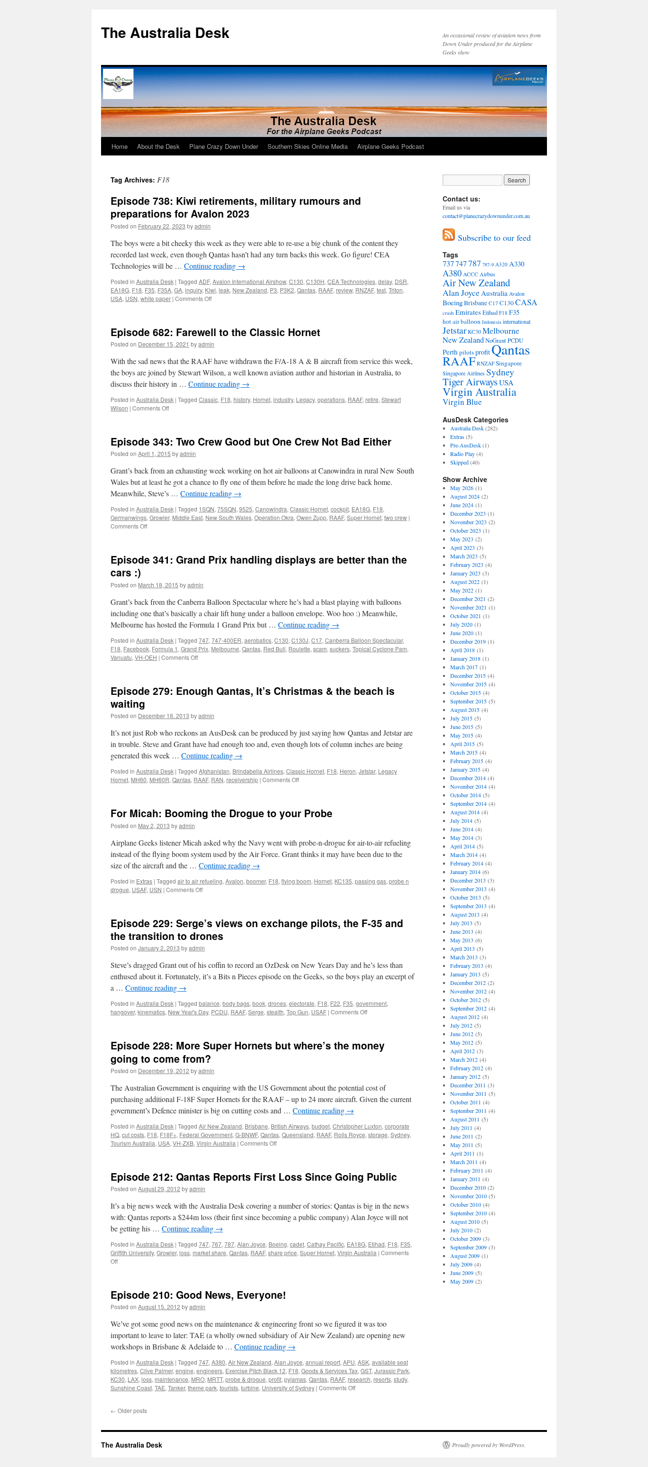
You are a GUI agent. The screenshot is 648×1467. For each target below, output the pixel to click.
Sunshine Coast (131, 1388)
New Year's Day (188, 1012)
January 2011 (465, 1179)
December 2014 (468, 778)
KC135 (343, 881)
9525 (245, 509)
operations (331, 399)
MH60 (139, 779)
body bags (236, 1003)
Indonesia (491, 322)
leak (224, 290)
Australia (494, 293)
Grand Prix (194, 649)
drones (277, 1003)
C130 (296, 281)
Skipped (459, 462)
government (371, 1003)
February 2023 (466, 564)
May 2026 (461, 488)
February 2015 (466, 761)
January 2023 (465, 573)
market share (209, 1252)
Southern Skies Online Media (308, 146)
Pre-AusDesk (465, 445)
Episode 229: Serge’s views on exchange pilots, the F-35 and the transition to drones (257, 929)
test (381, 290)
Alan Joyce (251, 1244)
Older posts (129, 1410)
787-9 (488, 264)
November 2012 (468, 991)
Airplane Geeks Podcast (390, 146)
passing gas (370, 881)
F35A (164, 290)
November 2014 (468, 786)
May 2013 (461, 940)
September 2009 (468, 1247)
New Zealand (249, 290)
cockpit (340, 509)
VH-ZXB (183, 1143)
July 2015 (461, 718)
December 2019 (468, 641)
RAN (217, 779)
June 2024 (461, 505)
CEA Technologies (351, 281)
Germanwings (129, 517)
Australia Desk (155, 281)
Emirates (468, 312)
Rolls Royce (349, 1134)
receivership (242, 779)
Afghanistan (214, 771)
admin (202, 226)
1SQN (206, 509)
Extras (144, 881)
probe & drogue (245, 1379)
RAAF (325, 290)
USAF (139, 889)
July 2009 (461, 1264)
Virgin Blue (462, 401)
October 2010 (465, 1204)
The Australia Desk (165, 32)
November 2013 (468, 889)
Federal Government (205, 1134)
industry (283, 399)
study (400, 1379)
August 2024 (465, 496)
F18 (137, 290)
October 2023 (465, 530)
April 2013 (462, 948)
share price (282, 1252)
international (516, 321)
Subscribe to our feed (493, 237)
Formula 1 (165, 649)
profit (274, 1379)
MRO (197, 1379)
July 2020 (461, 624)
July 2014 (461, 820)
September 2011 (468, 1110)
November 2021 (468, 607)
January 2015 (465, 769)
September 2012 (468, 1008)
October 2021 (465, 616)
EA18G (120, 290)
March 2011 (464, 1162)
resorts (382, 1379)
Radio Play (462, 453)
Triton (396, 290)
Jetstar (367, 771)
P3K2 (287, 290)
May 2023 (461, 539)
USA (116, 298)
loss (184, 1252)
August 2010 (465, 1221)
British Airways (290, 1126)
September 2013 (468, 906)
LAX (133, 1379)
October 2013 (465, 897)
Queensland (298, 1134)
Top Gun (297, 1012)
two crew (395, 517)
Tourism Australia (133, 1143)
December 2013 (468, 880)
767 (217, 1244)
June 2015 (461, 726)
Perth (450, 351)
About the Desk (158, 146)
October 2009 (465, 1238)
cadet (297, 1244)
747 (204, 640)
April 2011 (462, 1153)
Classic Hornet (309, 509)
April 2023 (462, 547)
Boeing (277, 1244)
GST (366, 1371)
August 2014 (465, 812)
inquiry (193, 290)
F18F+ (168, 1134)
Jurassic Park (391, 1371)
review (344, 290)
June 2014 (461, 829)
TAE (160, 1388)
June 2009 (461, 1272)
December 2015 (468, 675)
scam (320, 649)
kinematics (151, 1012)
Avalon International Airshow (249, 281)
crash (448, 312)
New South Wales (228, 517)
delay (385, 281)
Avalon (234, 881)
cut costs (133, 1134)
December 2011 (468, 1085)
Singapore (509, 363)
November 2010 (468, 1196)
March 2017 (464, 667)
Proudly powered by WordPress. (489, 1445)
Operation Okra (274, 517)
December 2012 (468, 982)
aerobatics (257, 640)
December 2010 (468, 1187)
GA (178, 290)
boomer (256, 881)
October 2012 (465, 999)
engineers (209, 1371)
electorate (302, 1003)
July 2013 (461, 923)
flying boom (296, 881)
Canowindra (271, 509)
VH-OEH (146, 657)
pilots (466, 352)
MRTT (214, 1379)
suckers (340, 649)
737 (448, 263)
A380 (218, 1362)
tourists (229, 1388)
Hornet (261, 399)
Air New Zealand (220, 1126)
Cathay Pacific (325, 1244)
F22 (335, 1003)
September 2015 (468, 701)
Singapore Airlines (464, 373)
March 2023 (464, 556)
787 (229, 1244)
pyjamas (295, 1379)
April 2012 (462, 1051)
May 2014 (461, 837)
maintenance (171, 1379)
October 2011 (465, 1102)
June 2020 (461, 633)
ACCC (470, 274)
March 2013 (464, 957)
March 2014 (464, 854)
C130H (315, 281)
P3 (273, 290)
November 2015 (468, 684)
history (241, 399)
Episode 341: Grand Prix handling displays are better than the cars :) (259, 565)
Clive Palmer (156, 1371)
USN (131, 298)
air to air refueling (199, 881)
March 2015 (464, 752)
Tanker (176, 1388)
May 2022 (461, 590)
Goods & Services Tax (329, 1371)
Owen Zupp (311, 517)
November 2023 (468, 522)
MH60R (159, 779)
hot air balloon (462, 321)
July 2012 (461, 1025)
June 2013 (461, 931)
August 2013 (465, 914)
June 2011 (461, 1136)
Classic (208, 399)
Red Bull (274, 649)
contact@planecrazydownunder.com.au (486, 215)
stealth (275, 1012)
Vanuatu (121, 657)
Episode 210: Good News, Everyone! (198, 1294)
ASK (363, 1362)
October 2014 (465, 795)
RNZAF (364, 290)
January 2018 (465, 658)
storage (378, 1134)
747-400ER (226, 640)
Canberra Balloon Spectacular (364, 640)
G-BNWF (246, 1134)
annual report (322, 1362)
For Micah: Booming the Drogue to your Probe (222, 813)
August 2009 (465, 1255)
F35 (150, 290)
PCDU (219, 1012)
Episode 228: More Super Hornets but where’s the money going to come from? (248, 1051)
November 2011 (468, 1093)
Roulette (299, 649)
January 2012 (465, 1076)
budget (321, 1126)
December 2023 (468, 513)
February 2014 (466, 863)
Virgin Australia (216, 1143)
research (359, 1379)
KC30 (118, 1379)
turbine (250, 1388)
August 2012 (465, 1017)
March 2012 (464, 1059)
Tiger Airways (470, 381)
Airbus (487, 274)
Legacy (305, 399)
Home (119, 146)
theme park (202, 1388)
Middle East (187, 517)
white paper (155, 298)
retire (372, 399)
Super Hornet (364, 517)
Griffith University (132, 1252)
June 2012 (461, 1034)
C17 (316, 640)
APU (349, 1362)
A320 (501, 264)
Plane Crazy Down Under (223, 146)
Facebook (136, 649)
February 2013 (466, 965)
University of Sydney (288, 1388)
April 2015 (462, 743)
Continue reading (214, 266)
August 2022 (465, 581)
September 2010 (468, 1213)
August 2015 (465, 709)
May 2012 (461, 1042)
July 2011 (461, 1127)
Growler (159, 517)
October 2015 (465, 692)
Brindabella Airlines (257, 771)
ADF (204, 281)
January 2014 (465, 871)
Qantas (306, 290)
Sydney (399, 1134)
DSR (401, 281)
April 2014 (462, 846)
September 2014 (468, 803)
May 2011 (461, 1144)
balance (209, 1003)
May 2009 (461, 1281)
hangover (123, 1012)
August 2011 (465, 1119)
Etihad (376, 1244)
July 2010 (461, 1230)
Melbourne (225, 649)
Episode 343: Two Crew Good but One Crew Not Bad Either (251, 441)
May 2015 (461, 735)
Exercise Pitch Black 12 (255, 1371)
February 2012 (466, 1068)
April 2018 (462, 650)
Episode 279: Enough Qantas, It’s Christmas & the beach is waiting (253, 697)
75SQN (226, 509)
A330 (516, 263)
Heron (348, 771)
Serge (256, 1012)
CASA (526, 302)
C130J (299, 640)
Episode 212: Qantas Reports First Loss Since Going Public (254, 1176)
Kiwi (210, 290)
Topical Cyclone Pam (379, 649)
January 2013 (465, 974)
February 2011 (466, 1170)
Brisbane (256, 1126)
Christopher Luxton (357, 1126)
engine (185, 1371)
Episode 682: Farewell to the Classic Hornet (215, 332)
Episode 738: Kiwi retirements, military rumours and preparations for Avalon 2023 (236, 206)
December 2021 (468, 598)
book (258, 1003)
